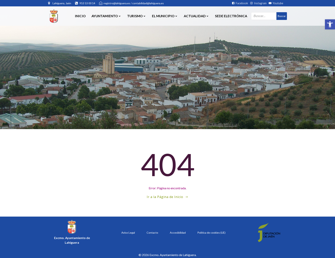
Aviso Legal (128, 232)
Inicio (80, 16)
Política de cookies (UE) (211, 232)
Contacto (152, 232)
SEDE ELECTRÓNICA (231, 16)
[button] (330, 24)
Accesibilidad (178, 232)
